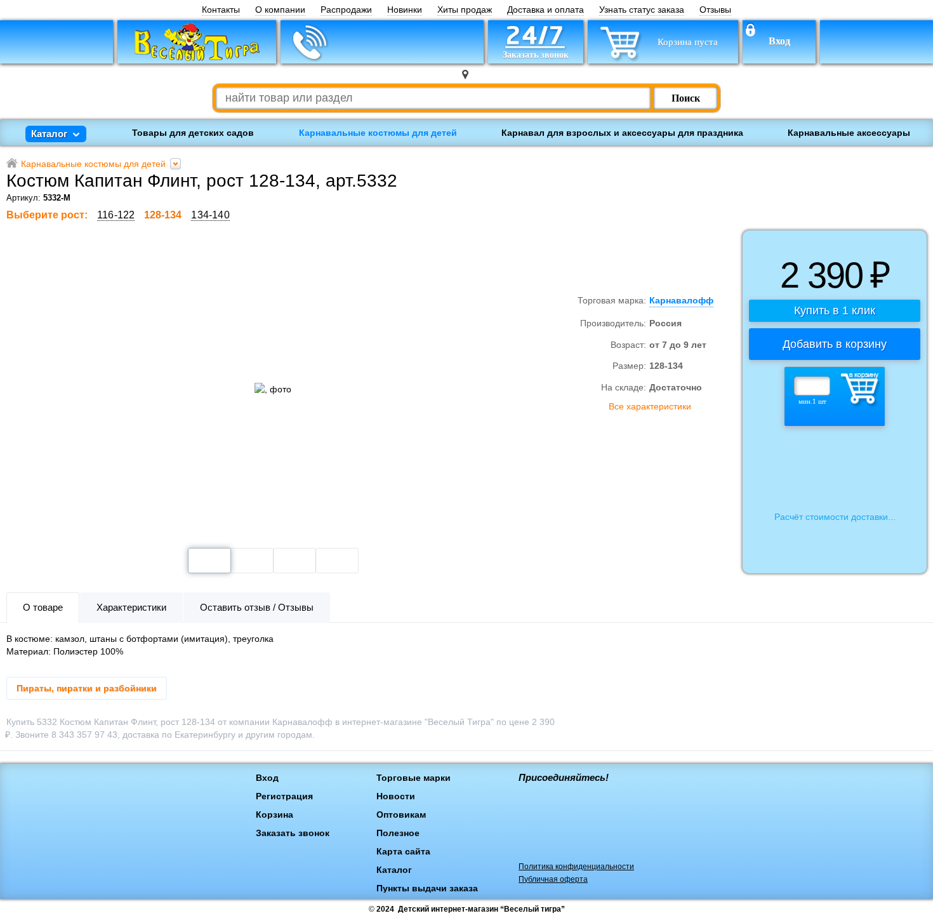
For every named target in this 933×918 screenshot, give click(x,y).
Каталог (394, 870)
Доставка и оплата (545, 10)
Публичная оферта (553, 879)
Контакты (221, 10)
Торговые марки (413, 778)
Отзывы (715, 10)
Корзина (274, 814)
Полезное (398, 833)
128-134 (163, 215)
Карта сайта (403, 851)
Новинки (404, 10)
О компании (280, 10)
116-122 (116, 215)
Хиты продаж (464, 10)
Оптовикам (401, 814)
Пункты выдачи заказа (427, 888)
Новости (395, 796)
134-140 (210, 215)
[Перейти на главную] (196, 41)
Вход (779, 41)
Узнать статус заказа (641, 10)
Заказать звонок (292, 833)
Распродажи (346, 10)
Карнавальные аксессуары (849, 133)
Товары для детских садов (193, 133)
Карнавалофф (590, 256)
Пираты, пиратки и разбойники (87, 688)
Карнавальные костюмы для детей (378, 133)
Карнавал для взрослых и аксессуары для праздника (622, 133)
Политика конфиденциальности (576, 866)
